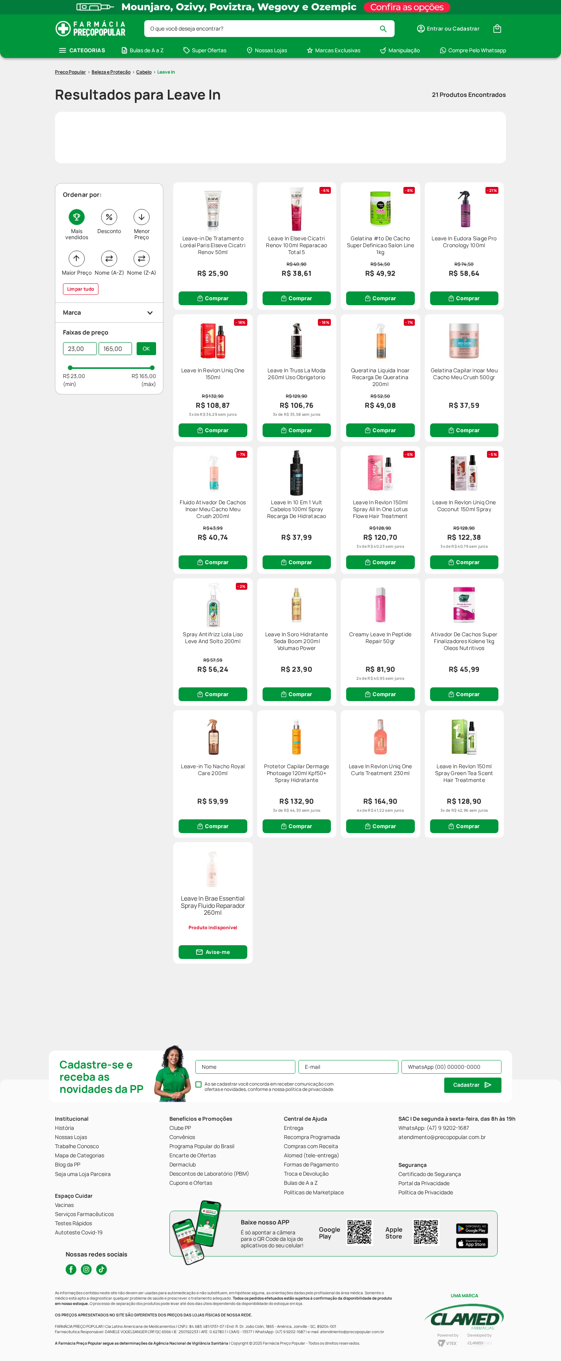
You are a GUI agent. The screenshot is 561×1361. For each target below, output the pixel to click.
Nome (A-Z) (109, 272)
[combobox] (269, 28)
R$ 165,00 (144, 376)
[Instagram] (86, 1269)
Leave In (166, 72)
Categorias (87, 50)
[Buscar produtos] (387, 28)
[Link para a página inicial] (70, 72)
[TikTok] (101, 1269)
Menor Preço (142, 234)
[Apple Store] (472, 1243)
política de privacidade (309, 1089)
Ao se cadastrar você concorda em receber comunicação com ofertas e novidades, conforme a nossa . (269, 1086)
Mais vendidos (76, 234)
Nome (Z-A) (141, 272)
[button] (447, 28)
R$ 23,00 (74, 376)
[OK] (146, 348)
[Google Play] (472, 1228)
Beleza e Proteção (111, 72)
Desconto (109, 231)
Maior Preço (77, 272)
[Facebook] (71, 1269)
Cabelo (144, 72)
